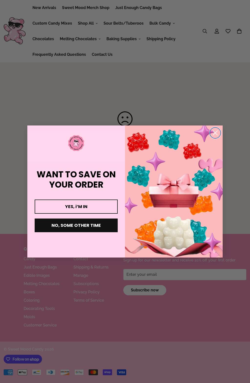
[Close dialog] (215, 132)
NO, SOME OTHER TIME (76, 225)
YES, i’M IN (76, 206)
